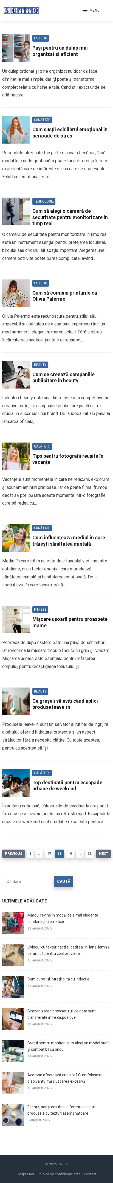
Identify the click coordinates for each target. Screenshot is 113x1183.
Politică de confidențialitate (59, 1174)
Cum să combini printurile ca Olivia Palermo (64, 296)
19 (70, 853)
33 (90, 853)
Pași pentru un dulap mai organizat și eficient (60, 51)
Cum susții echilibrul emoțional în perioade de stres (70, 132)
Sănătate (42, 120)
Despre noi (25, 1174)
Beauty (40, 365)
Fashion (40, 38)
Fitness (40, 609)
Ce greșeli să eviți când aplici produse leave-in (65, 704)
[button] (91, 11)
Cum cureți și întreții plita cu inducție (58, 979)
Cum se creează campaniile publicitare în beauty (63, 377)
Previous (13, 853)
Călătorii (42, 446)
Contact (90, 1174)
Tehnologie (44, 201)
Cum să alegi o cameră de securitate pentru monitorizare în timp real (70, 217)
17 (49, 853)
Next (103, 853)
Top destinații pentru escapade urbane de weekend (67, 786)
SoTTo (63, 1164)
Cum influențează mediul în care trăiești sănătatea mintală (68, 541)
